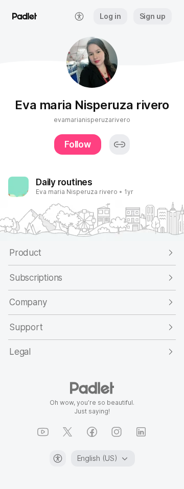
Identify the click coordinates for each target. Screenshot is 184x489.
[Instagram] (116, 432)
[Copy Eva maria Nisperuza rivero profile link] (119, 144)
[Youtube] (43, 432)
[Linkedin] (141, 432)
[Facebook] (92, 432)
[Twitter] (67, 432)
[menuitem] (79, 16)
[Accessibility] (58, 458)
